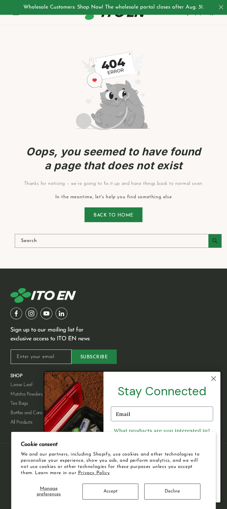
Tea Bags (19, 403)
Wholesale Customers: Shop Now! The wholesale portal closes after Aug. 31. (113, 7)
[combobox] (118, 241)
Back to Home (113, 215)
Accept (110, 491)
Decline (172, 491)
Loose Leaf (21, 385)
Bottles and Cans (26, 413)
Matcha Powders (26, 394)
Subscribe (94, 357)
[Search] (214, 241)
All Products (21, 422)
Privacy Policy (94, 473)
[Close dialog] (221, 7)
